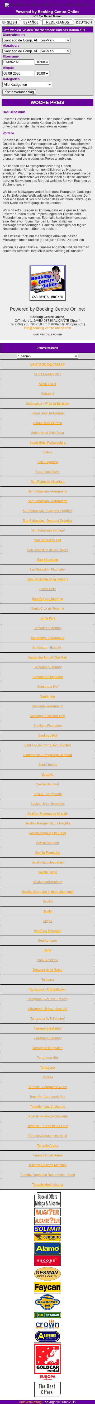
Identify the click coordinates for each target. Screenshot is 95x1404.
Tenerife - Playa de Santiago (47, 1116)
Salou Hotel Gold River (47, 433)
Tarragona (47, 1067)
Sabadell (47, 394)
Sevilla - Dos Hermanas (48, 804)
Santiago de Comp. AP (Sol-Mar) (47, 745)
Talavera (47, 979)
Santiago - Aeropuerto (47, 706)
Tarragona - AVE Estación (47, 989)
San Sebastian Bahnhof (48, 530)
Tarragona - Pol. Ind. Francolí (47, 999)
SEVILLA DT (47, 384)
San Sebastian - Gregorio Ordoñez (47, 511)
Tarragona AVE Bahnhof (47, 1019)
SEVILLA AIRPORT (47, 374)
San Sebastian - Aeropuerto (47, 491)
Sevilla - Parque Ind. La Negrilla (47, 823)
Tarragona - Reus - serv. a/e (47, 1009)
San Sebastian (47, 560)
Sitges (47, 921)
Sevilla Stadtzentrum (47, 882)
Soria (47, 950)
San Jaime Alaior (47, 472)
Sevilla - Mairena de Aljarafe (47, 813)
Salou (47, 452)
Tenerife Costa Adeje (48, 1155)
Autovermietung (30, 1402)
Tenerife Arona (47, 1145)
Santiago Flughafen (48, 726)
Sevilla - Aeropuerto (48, 794)
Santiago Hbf (47, 735)
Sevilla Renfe (47, 872)
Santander (47, 696)
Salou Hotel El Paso (47, 423)
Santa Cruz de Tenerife (47, 608)
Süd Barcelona (47, 960)
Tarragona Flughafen (47, 1048)
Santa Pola (47, 618)
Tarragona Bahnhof (47, 1028)
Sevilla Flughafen (47, 853)
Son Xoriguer (47, 940)
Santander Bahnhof (47, 628)
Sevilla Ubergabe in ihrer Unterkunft (47, 892)
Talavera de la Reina (48, 970)
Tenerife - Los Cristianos (47, 1106)
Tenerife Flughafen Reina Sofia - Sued (47, 1175)
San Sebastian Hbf (47, 540)
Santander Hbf (47, 687)
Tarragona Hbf (47, 1058)
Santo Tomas (47, 765)
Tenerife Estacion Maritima (47, 1165)
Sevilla (48, 901)
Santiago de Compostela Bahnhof (47, 755)
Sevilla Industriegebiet (48, 862)
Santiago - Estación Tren (47, 716)
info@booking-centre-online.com (47, 328)
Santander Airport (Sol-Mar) (47, 657)
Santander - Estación (47, 647)
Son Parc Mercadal (47, 931)
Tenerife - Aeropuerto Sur (47, 1097)
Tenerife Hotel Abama (47, 1185)
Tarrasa (47, 1077)
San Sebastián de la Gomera (47, 579)
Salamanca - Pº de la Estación (47, 403)
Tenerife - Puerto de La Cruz (47, 1126)
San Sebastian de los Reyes (47, 550)
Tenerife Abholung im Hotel (47, 1136)
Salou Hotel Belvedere (47, 413)
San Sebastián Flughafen (47, 569)
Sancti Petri (47, 589)
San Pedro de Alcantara (48, 481)
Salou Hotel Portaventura (48, 442)
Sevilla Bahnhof (47, 784)
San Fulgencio (47, 462)
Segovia (48, 774)
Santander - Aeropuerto (47, 638)
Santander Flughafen (47, 677)
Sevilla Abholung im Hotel (47, 833)
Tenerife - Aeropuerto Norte (47, 1087)
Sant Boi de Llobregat (47, 599)
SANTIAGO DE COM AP (47, 364)
